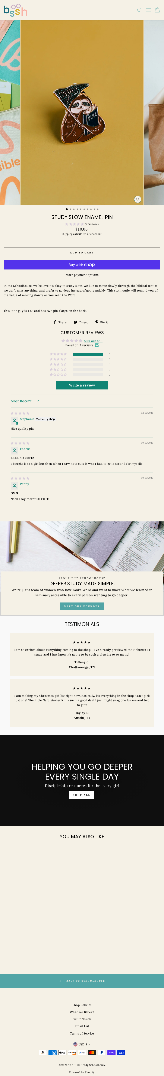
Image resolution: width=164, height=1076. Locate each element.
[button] (75, 224)
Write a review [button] (82, 385)
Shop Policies (82, 1005)
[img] (20, 413)
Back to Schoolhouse (85, 980)
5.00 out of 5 (93, 341)
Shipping (67, 233)
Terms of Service (82, 1033)
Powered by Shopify (82, 1072)
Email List (82, 1026)
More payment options (82, 275)
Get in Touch (82, 1019)
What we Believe (82, 1012)
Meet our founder (82, 606)
